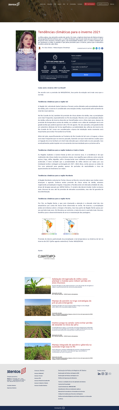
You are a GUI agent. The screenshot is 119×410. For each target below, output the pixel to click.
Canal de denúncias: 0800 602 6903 (67, 386)
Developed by (58, 408)
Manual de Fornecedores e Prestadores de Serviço (71, 391)
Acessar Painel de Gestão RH (42, 380)
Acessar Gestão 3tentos (40, 385)
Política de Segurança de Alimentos (67, 378)
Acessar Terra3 (38, 375)
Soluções (49, 4)
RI (67, 4)
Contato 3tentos (11, 385)
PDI (55, 4)
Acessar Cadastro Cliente (41, 383)
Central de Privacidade (64, 384)
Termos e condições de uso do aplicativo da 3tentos (72, 381)
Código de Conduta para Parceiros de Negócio (70, 393)
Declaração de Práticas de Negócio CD (68, 375)
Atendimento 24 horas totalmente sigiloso (69, 389)
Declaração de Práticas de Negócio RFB (68, 373)
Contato (80, 4)
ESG (64, 4)
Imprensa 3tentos (11, 387)
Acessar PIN (37, 378)
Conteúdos (73, 4)
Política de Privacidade (51, 78)
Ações (59, 4)
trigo (45, 159)
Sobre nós (42, 4)
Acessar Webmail (38, 373)
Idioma (112, 4)
